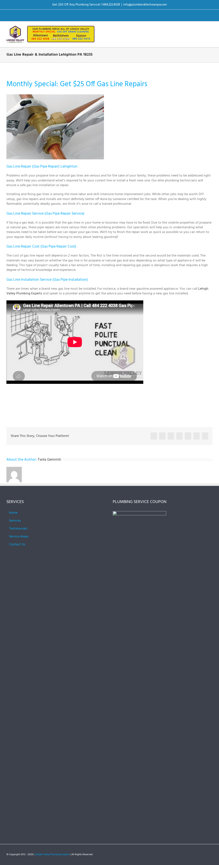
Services (15, 520)
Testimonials (18, 528)
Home (13, 513)
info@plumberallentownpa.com (145, 4)
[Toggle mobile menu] (211, 29)
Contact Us (17, 544)
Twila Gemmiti (49, 460)
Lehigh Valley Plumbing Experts (52, 854)
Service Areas (18, 536)
